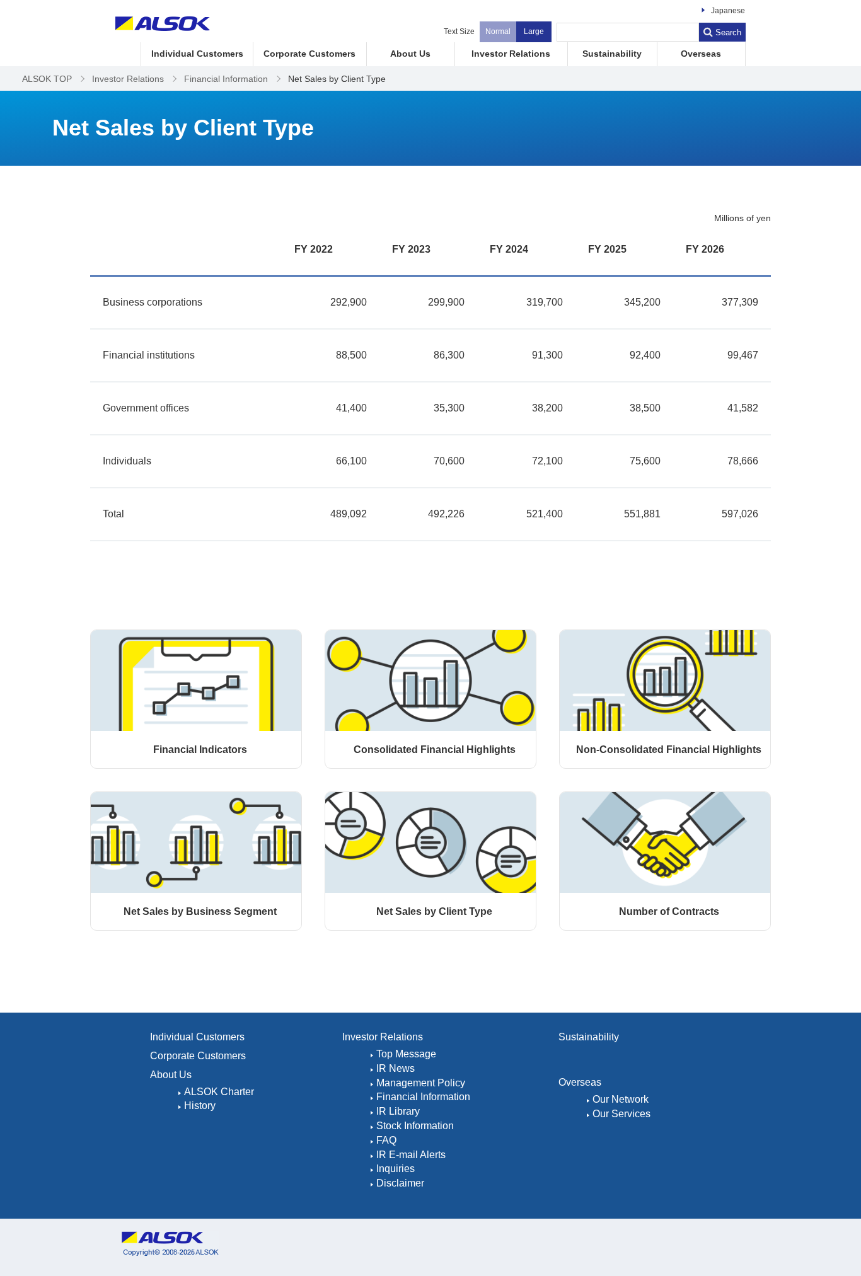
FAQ (386, 1140)
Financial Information (423, 1096)
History (200, 1105)
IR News (395, 1068)
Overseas (701, 54)
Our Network (620, 1099)
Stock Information (415, 1125)
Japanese (728, 10)
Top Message (406, 1054)
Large (534, 31)
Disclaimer (400, 1183)
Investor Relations (510, 54)
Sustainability (612, 54)
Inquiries (395, 1168)
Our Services (621, 1113)
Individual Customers (197, 54)
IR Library (398, 1111)
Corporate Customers (309, 54)
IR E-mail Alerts (411, 1154)
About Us (410, 54)
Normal (498, 31)
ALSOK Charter (219, 1091)
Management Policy (420, 1083)
